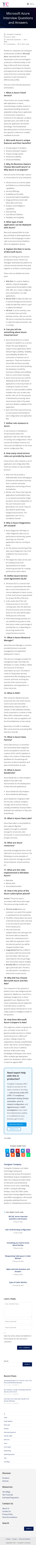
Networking (7, 1451)
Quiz (5, 1458)
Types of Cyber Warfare (18, 1282)
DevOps (6, 1428)
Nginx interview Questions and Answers (18, 1270)
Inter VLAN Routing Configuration (18, 1230)
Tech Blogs (6, 1492)
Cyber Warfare (8, 1421)
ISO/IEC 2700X (8, 1436)
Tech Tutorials (7, 1495)
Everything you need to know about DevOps (18, 1244)
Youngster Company (14, 34)
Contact (8, 1539)
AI (4, 1414)
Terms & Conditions (9, 1517)
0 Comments (11, 44)
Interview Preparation (10, 1497)
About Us (5, 1508)
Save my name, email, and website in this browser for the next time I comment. (17, 1339)
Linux (5, 1443)
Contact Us (14, 1129)
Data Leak (7, 1425)
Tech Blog (7, 1462)
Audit (5, 1417)
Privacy (14, 1539)
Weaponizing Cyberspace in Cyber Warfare (18, 1257)
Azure (9, 1138)
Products (5, 1478)
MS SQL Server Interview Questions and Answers (18, 1217)
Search (6, 1361)
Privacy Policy (7, 1514)
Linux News (7, 1447)
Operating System (9, 1454)
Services (5, 1481)
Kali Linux (7, 1439)
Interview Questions (14, 40)
